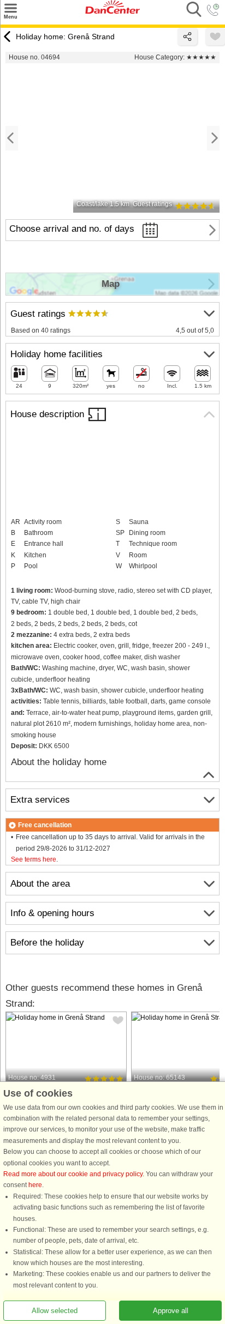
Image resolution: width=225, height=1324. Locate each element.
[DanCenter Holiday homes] (112, 11)
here (35, 1185)
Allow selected (55, 1311)
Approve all (170, 1311)
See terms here (33, 859)
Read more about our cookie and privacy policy (73, 1174)
